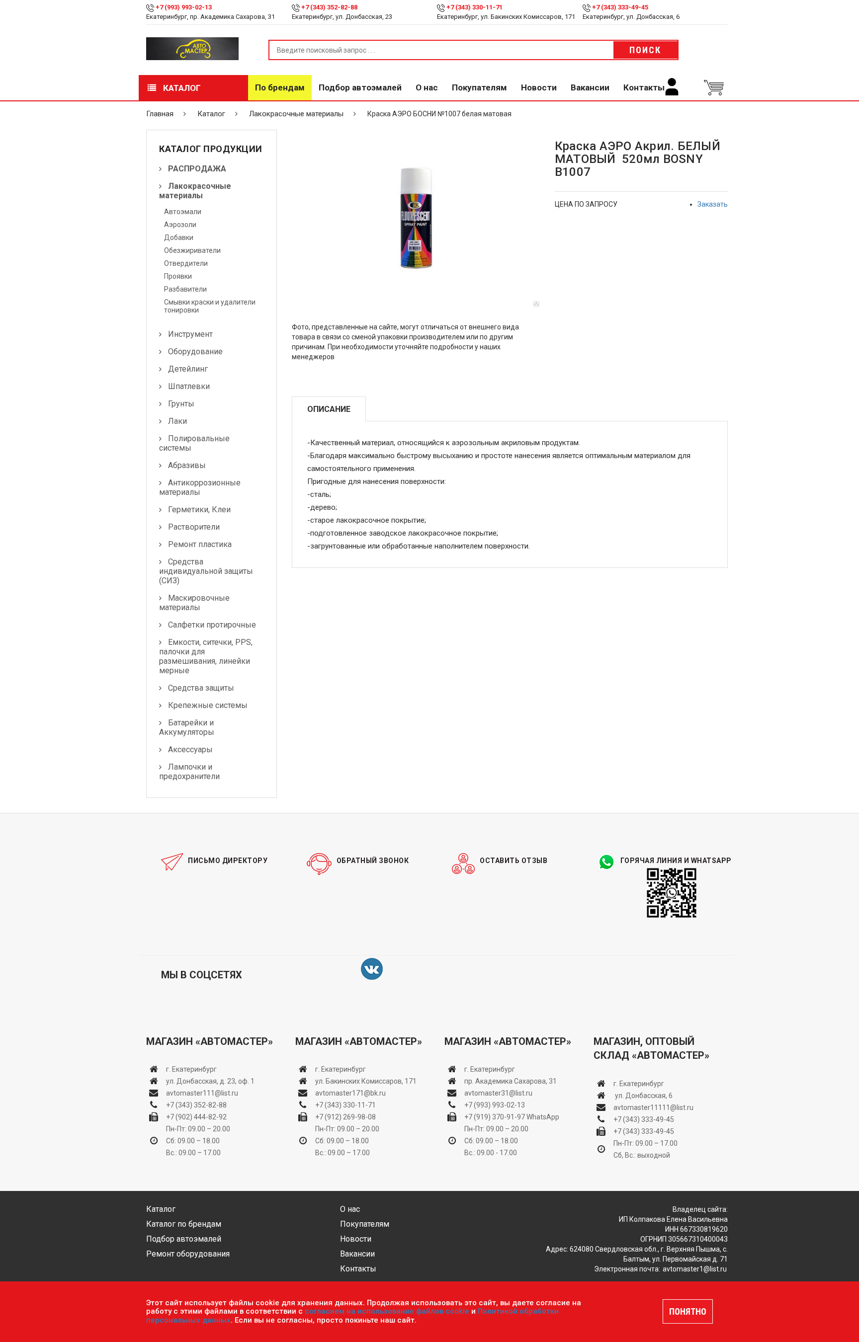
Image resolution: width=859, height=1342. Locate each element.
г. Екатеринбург (192, 1069)
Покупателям (479, 87)
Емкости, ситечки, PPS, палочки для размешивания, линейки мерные (206, 656)
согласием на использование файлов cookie (387, 1311)
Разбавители (185, 289)
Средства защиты (201, 688)
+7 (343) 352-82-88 (329, 7)
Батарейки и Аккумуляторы (186, 727)
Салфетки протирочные (212, 625)
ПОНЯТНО (687, 1311)
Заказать (712, 204)
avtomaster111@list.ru (202, 1093)
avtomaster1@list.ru (695, 1269)
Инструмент (190, 334)
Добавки (178, 237)
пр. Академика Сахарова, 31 (510, 1081)
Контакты (644, 87)
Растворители (194, 527)
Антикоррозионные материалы (200, 487)
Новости (539, 87)
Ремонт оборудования (188, 1254)
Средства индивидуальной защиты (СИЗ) (206, 571)
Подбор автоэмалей (360, 87)
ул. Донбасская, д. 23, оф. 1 (210, 1081)
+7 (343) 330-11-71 (474, 7)
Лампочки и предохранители (189, 771)
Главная (159, 113)
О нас (427, 87)
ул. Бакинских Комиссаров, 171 (366, 1081)
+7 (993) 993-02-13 (494, 1105)
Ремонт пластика (200, 544)
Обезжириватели (192, 250)
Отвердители (186, 263)
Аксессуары (190, 749)
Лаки (177, 421)
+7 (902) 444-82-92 (196, 1117)
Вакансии (590, 87)
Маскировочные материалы (194, 602)
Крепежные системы (208, 705)
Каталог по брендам (183, 1224)
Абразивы (187, 465)
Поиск (645, 50)
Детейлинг (188, 369)
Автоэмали (182, 212)
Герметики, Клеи (199, 509)
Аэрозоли (180, 225)
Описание (328, 409)
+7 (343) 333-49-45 (620, 7)
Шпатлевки (189, 386)
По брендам (280, 87)
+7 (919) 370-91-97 (494, 1117)
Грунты (181, 403)
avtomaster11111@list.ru (653, 1107)
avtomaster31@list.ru (498, 1093)
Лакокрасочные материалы (296, 113)
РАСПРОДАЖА (197, 168)
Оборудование (195, 351)
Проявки (178, 276)
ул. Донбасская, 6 (643, 1096)
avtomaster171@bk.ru (350, 1093)
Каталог (181, 88)
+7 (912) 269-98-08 (345, 1117)
